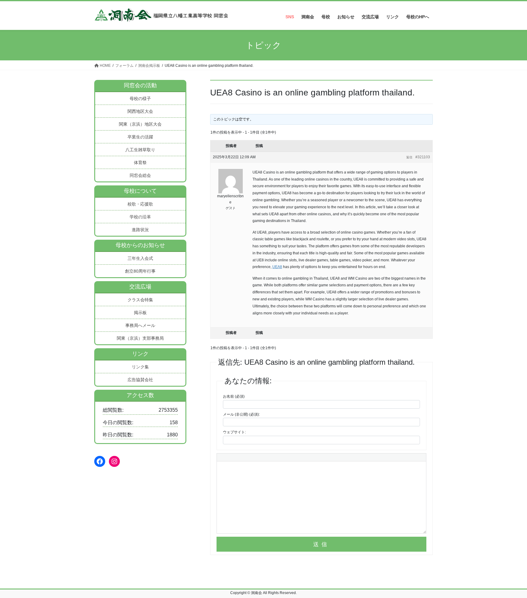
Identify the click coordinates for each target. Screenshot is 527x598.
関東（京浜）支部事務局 (140, 338)
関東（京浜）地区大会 (140, 124)
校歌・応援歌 (140, 204)
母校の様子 (140, 98)
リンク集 (140, 366)
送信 (321, 544)
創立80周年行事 (140, 271)
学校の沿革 (140, 216)
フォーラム (124, 65)
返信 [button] (409, 157)
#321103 (422, 157)
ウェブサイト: (234, 432)
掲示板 (140, 312)
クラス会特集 (140, 299)
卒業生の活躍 (140, 136)
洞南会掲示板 (149, 65)
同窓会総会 (140, 175)
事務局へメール (140, 325)
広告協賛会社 (140, 379)
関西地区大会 (140, 111)
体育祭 (140, 162)
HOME (105, 65)
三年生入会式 (140, 258)
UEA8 (277, 267)
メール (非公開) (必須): (241, 414)
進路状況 (140, 229)
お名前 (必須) (234, 396)
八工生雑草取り (140, 149)
